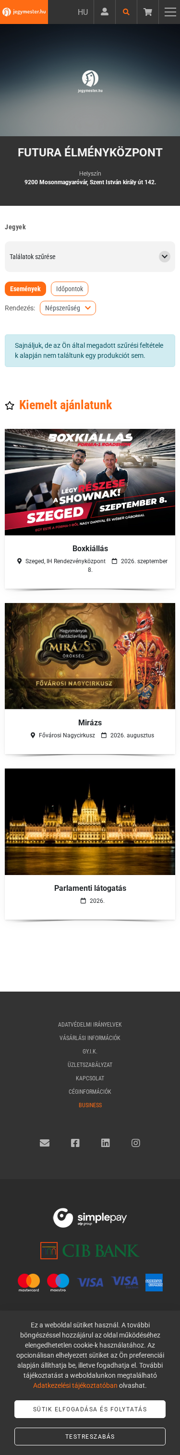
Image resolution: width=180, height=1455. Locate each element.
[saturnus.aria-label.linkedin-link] (105, 1143)
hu (83, 12)
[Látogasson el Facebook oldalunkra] (75, 1143)
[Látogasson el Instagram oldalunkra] (136, 1143)
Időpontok (69, 289)
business (90, 1105)
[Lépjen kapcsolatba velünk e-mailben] (44, 1143)
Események (25, 289)
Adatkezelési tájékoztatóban (75, 1385)
